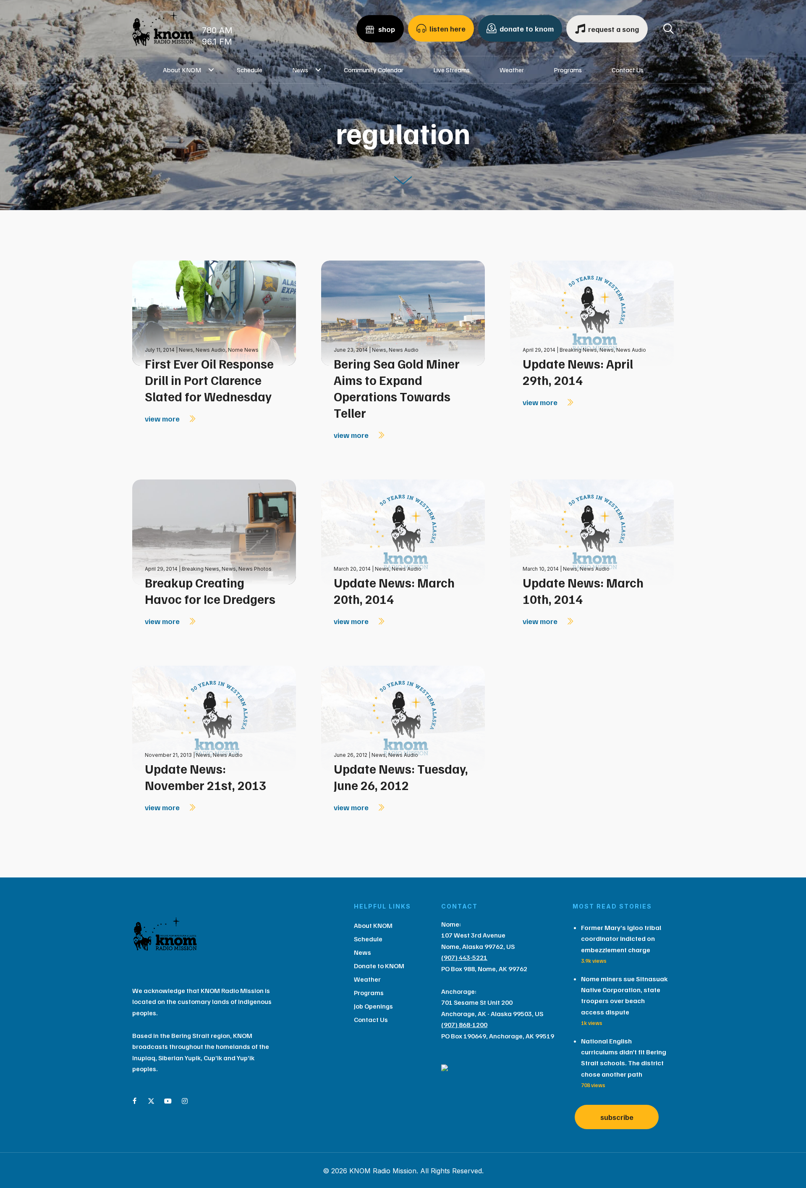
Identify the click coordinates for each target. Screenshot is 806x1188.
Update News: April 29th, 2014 (578, 372)
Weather (512, 70)
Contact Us (628, 70)
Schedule (249, 70)
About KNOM (182, 70)
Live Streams (451, 70)
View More (163, 418)
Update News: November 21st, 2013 (205, 777)
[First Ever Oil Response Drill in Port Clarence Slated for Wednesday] (214, 312)
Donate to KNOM (379, 965)
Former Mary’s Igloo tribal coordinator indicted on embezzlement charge (621, 938)
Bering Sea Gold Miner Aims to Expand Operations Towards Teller (397, 388)
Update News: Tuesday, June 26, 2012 (401, 777)
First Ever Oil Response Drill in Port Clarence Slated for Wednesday (209, 380)
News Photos (255, 569)
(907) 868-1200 (464, 1024)
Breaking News (578, 350)
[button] (211, 70)
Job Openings (373, 1006)
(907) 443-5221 (464, 957)
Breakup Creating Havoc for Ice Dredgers (210, 590)
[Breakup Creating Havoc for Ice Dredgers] (214, 531)
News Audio (210, 350)
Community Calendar (373, 70)
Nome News (243, 350)
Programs (568, 70)
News (300, 70)
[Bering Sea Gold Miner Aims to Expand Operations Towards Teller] (403, 312)
